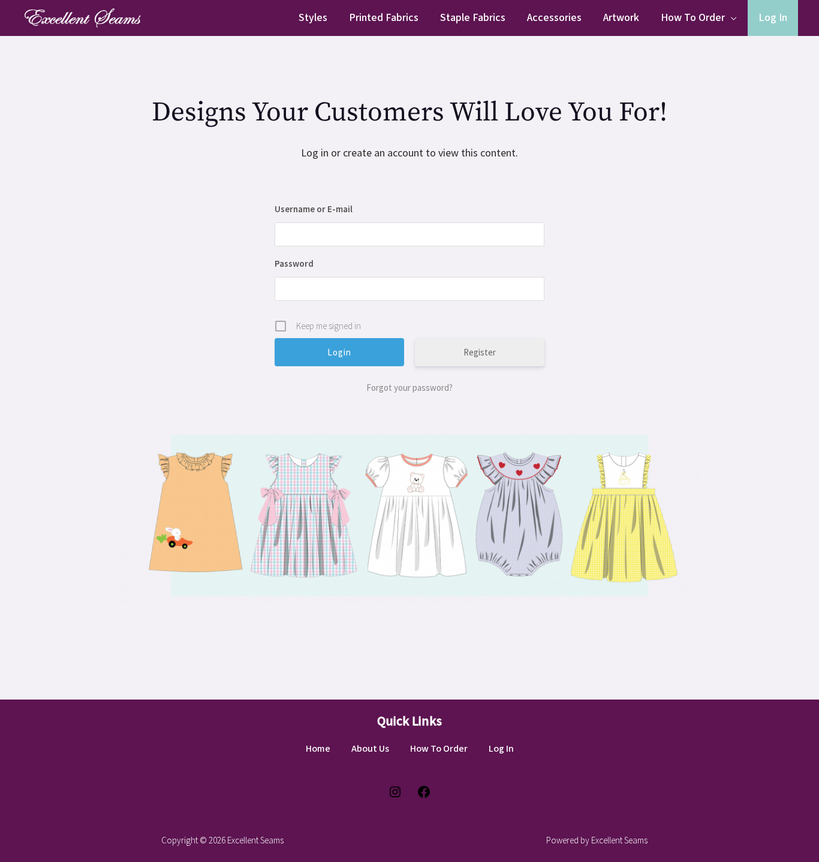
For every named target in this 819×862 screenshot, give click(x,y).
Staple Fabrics (472, 17)
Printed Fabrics (383, 17)
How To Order (693, 17)
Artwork (621, 17)
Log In (772, 17)
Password (294, 263)
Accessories (554, 17)
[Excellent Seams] (81, 17)
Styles (313, 17)
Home (318, 748)
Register (479, 352)
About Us (370, 748)
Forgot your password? (409, 387)
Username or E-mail (314, 209)
